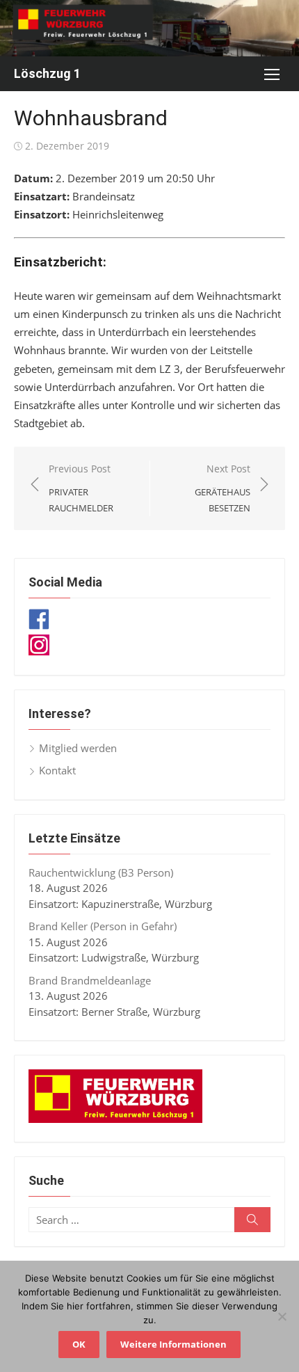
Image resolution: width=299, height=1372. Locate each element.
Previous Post (81, 488)
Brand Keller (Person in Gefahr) (103, 926)
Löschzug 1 (47, 73)
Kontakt (57, 770)
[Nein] (282, 1316)
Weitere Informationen (173, 1344)
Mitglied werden (78, 748)
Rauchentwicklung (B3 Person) (101, 872)
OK (79, 1344)
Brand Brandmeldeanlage (90, 980)
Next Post (222, 488)
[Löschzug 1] (149, 28)
